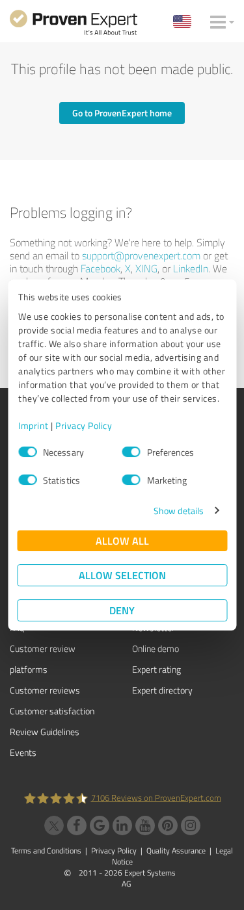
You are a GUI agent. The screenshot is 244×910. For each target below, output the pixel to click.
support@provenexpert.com (141, 255)
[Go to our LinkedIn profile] (122, 825)
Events (23, 752)
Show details (179, 510)
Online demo (155, 648)
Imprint (33, 425)
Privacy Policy (83, 425)
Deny (122, 610)
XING (146, 268)
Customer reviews (45, 690)
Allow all (122, 540)
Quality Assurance (176, 850)
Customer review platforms (42, 658)
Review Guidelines (44, 731)
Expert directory (162, 690)
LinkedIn (190, 268)
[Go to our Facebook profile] (77, 825)
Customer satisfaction (52, 711)
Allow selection (122, 574)
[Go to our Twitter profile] (54, 825)
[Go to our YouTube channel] (145, 825)
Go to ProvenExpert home (122, 113)
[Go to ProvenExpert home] (73, 25)
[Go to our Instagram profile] (190, 825)
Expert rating (156, 669)
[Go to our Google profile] (99, 825)
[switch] (131, 452)
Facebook (100, 268)
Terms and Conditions (46, 850)
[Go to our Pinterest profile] (168, 825)
